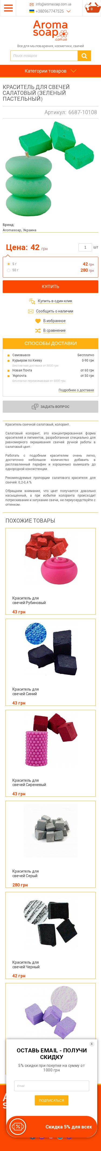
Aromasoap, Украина (19, 230)
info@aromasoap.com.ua (53, 4)
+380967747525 (50, 11)
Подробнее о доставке (76, 390)
